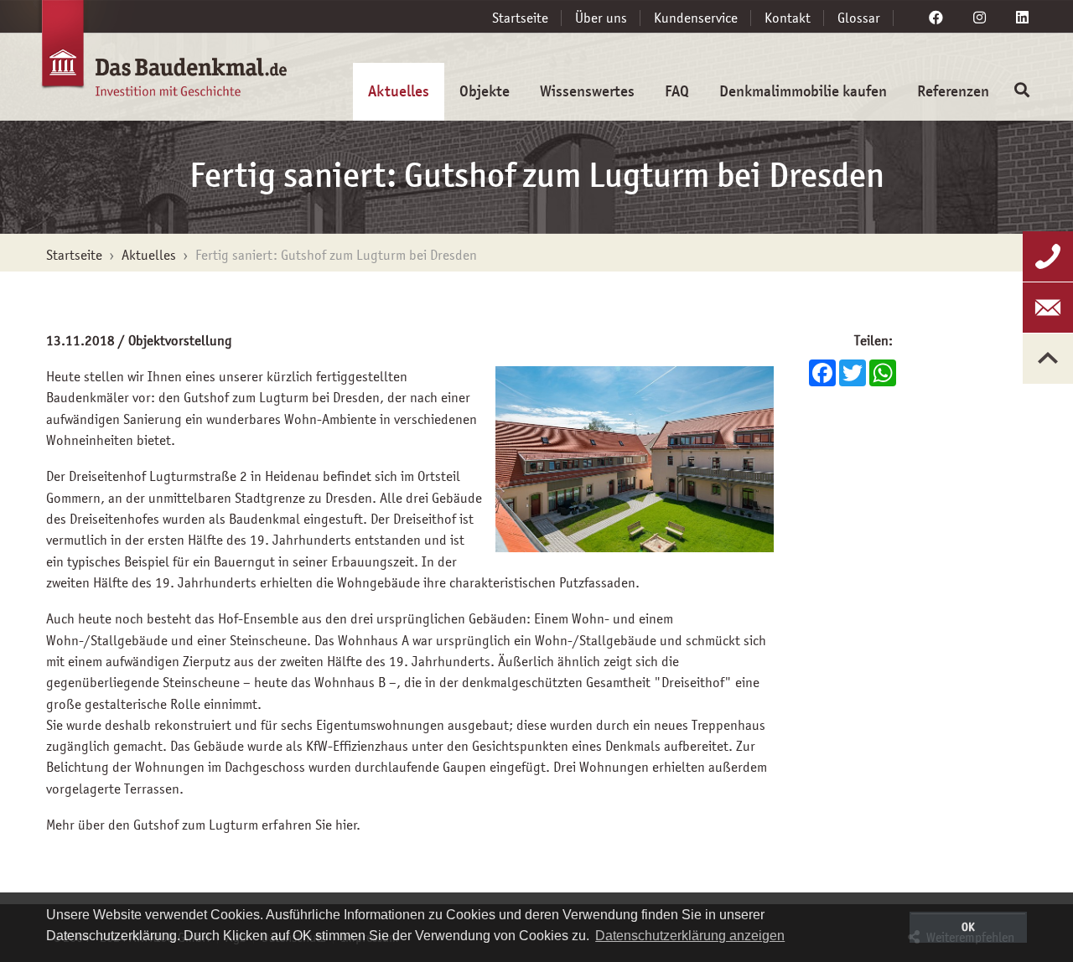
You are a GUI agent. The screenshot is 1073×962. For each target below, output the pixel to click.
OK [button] (968, 926)
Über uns (601, 17)
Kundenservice (696, 17)
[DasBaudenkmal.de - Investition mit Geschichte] (142, 57)
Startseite (520, 17)
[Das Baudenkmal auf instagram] (979, 18)
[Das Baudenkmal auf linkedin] (1022, 18)
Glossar (858, 17)
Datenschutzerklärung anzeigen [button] (690, 935)
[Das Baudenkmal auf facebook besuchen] (936, 18)
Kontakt (788, 17)
